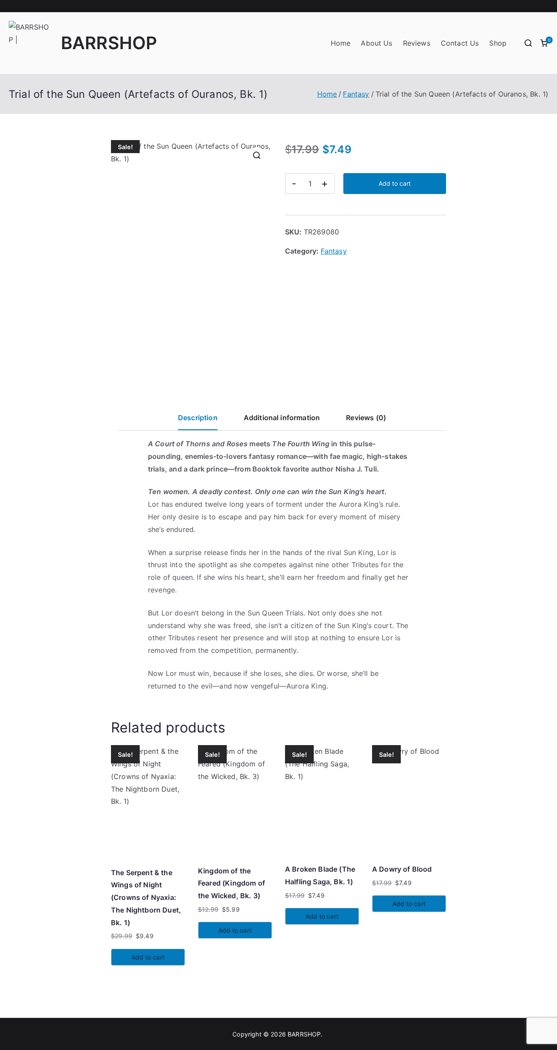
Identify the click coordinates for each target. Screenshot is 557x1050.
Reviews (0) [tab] (366, 417)
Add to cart (395, 183)
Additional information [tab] (282, 417)
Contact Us (460, 43)
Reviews (416, 43)
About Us (376, 43)
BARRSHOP (109, 43)
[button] (256, 155)
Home (341, 43)
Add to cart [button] (147, 957)
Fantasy (356, 94)
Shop (498, 43)
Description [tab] (198, 417)
